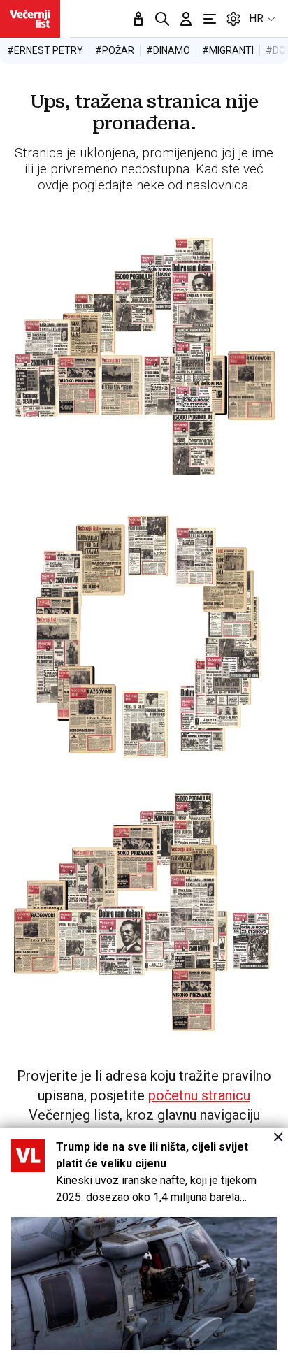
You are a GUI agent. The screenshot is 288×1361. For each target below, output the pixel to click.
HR (256, 18)
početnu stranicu (199, 1095)
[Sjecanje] (138, 18)
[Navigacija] (209, 18)
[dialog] (144, 1244)
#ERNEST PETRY (45, 50)
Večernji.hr (30, 19)
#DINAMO (168, 50)
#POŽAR (114, 50)
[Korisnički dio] (186, 18)
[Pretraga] (162, 18)
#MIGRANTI (228, 50)
